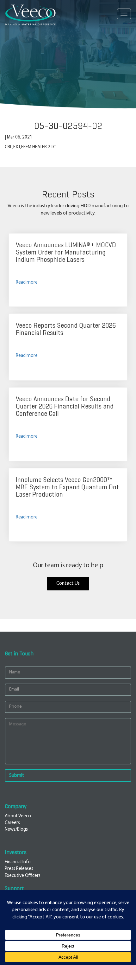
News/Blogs (16, 829)
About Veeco (18, 816)
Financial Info (18, 862)
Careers (12, 822)
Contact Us (68, 583)
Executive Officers (22, 875)
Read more (27, 282)
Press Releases (19, 868)
